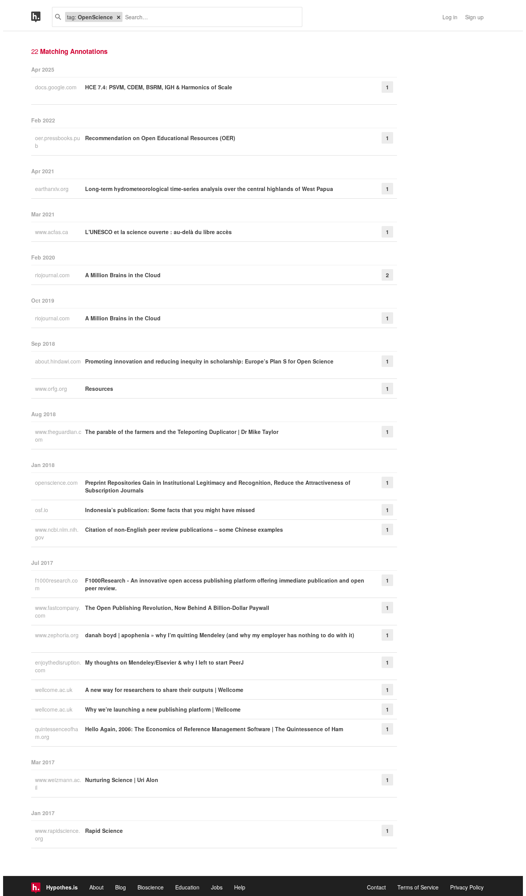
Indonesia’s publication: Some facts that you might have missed (170, 510)
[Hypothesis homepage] (41, 17)
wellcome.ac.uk (54, 689)
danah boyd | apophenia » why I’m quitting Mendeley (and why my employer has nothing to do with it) (219, 635)
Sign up (474, 16)
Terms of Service (418, 887)
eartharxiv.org (52, 189)
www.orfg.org (52, 388)
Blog (120, 887)
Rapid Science (104, 830)
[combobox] (209, 16)
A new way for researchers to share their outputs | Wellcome (164, 689)
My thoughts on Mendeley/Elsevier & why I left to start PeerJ (164, 662)
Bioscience (150, 887)
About (96, 887)
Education (187, 887)
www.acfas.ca (52, 232)
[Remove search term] (118, 17)
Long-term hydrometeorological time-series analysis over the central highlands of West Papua (209, 189)
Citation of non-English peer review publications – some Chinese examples (184, 529)
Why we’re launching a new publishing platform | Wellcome (163, 709)
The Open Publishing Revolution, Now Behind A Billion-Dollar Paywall (177, 607)
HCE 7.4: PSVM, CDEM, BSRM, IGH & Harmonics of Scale (158, 87)
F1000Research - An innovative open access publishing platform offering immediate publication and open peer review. (224, 584)
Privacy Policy (467, 887)
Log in (449, 16)
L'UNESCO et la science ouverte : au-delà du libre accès (158, 232)
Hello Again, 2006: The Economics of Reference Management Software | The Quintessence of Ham (214, 729)
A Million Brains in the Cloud (123, 275)
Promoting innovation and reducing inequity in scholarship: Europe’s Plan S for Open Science (209, 361)
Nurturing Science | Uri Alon (121, 780)
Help (239, 887)
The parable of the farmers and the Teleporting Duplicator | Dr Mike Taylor (181, 431)
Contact (376, 887)
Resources (99, 388)
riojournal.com (53, 275)
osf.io (42, 510)
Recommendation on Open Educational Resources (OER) (160, 138)
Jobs (217, 887)
